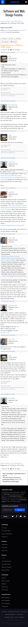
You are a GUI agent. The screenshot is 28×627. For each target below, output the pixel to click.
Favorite (14, 41)
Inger (9, 56)
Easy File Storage (6, 564)
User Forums (5, 586)
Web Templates (6, 597)
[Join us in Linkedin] (24, 516)
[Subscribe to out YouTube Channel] (20, 516)
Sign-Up (20, 509)
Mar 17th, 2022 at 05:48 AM (8, 101)
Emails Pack (4, 544)
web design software (15, 496)
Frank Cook (11, 162)
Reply (18, 38)
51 (15, 50)
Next (18, 50)
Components (5, 606)
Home (2, 21)
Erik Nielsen (11, 398)
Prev (3, 50)
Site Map (21, 617)
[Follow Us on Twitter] (12, 516)
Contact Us (4, 536)
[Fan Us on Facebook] (16, 516)
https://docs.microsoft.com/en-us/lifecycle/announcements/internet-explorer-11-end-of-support (13, 207)
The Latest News (6, 530)
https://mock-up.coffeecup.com (8, 95)
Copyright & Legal (9, 617)
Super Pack (4, 550)
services (4, 497)
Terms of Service (15, 624)
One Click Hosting (6, 561)
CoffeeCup (5, 524)
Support (4, 578)
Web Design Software (10, 614)
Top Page (4, 611)
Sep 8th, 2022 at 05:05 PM (8, 335)
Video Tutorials (5, 580)
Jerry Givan (11, 238)
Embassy (4, 583)
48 (8, 50)
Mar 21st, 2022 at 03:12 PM (8, 234)
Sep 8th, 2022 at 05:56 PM (8, 351)
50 (13, 50)
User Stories (5, 589)
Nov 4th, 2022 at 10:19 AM (8, 394)
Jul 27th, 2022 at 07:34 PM (8, 301)
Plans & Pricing (5, 570)
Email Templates (6, 600)
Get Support (20, 614)
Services (4, 555)
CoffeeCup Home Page (13, 611)
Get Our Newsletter (7, 533)
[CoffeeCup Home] (14, 2)
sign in (7, 30)
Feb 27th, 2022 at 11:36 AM (8, 52)
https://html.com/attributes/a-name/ (11, 175)
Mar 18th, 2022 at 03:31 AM (8, 158)
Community (5, 574)
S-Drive (3, 558)
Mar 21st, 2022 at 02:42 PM (8, 188)
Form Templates (6, 603)
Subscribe (5, 41)
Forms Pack (4, 547)
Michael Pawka (12, 305)
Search (5, 38)
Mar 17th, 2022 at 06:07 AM (8, 131)
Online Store (23, 611)
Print (11, 38)
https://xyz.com (5, 332)
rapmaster (11, 192)
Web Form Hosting (6, 567)
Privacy (16, 617)
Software (4, 541)
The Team (4, 527)
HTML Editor (7, 494)
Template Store (6, 594)
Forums (7, 21)
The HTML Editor (16, 21)
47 (6, 50)
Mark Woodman (13, 105)
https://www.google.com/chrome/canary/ (12, 225)
